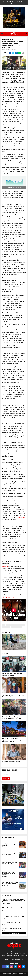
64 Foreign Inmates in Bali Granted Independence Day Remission (8, 873)
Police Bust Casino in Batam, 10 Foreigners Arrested (9, 863)
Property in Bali (6, 627)
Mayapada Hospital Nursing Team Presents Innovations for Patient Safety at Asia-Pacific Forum (13, 900)
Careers (23, 1)
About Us (9, 1)
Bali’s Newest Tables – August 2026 (11, 922)
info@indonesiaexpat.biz (17, 959)
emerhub (16, 624)
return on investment (16, 627)
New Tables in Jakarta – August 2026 (11, 928)
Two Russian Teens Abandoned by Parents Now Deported (12, 674)
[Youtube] (19, 966)
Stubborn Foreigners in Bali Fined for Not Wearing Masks (13, 696)
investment (22, 624)
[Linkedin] (15, 966)
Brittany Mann (6, 49)
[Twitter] (7, 966)
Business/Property (6, 39)
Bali (4, 624)
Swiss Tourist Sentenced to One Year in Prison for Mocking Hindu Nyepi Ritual (9, 853)
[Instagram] (11, 966)
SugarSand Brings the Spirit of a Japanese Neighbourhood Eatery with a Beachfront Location (13, 740)
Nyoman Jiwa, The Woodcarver (11, 761)
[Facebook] (4, 966)
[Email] (23, 966)
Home (4, 1)
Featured (11, 39)
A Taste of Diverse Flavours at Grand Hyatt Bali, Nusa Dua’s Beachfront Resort (13, 908)
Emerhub (5, 566)
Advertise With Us (16, 1)
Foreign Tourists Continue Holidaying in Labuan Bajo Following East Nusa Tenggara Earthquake (9, 843)
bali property (9, 624)
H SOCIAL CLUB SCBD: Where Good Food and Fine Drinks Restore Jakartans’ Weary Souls (13, 915)
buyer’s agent (21, 517)
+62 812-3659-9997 (8, 597)
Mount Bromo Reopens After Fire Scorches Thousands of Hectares (10, 883)
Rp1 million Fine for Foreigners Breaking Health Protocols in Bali (11, 717)
